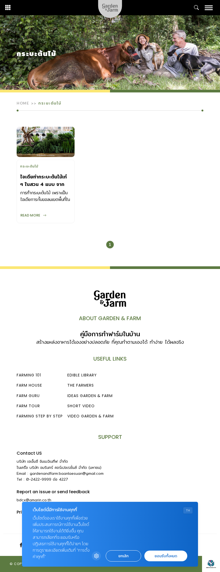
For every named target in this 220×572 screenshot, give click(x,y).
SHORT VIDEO (81, 406)
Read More (30, 215)
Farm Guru (28, 395)
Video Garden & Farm (90, 416)
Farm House (29, 385)
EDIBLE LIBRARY (82, 375)
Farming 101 (29, 375)
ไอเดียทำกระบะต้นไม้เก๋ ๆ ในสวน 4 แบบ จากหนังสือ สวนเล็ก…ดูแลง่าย (43, 188)
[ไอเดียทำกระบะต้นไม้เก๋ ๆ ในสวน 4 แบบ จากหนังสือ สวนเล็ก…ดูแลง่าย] (46, 142)
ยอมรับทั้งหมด (166, 556)
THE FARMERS (80, 385)
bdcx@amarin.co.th (34, 500)
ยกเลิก (123, 556)
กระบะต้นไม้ (29, 167)
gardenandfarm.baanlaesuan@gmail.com (67, 473)
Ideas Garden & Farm (90, 395)
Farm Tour (28, 406)
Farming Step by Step (40, 416)
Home (23, 103)
